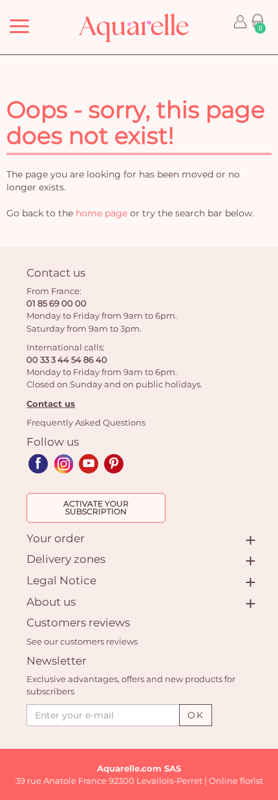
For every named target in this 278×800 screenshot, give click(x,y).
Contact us (51, 403)
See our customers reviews (82, 641)
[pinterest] (113, 464)
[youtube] (88, 464)
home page (101, 213)
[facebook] (38, 464)
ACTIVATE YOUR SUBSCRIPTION (96, 507)
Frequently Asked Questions (86, 422)
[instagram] (63, 464)
